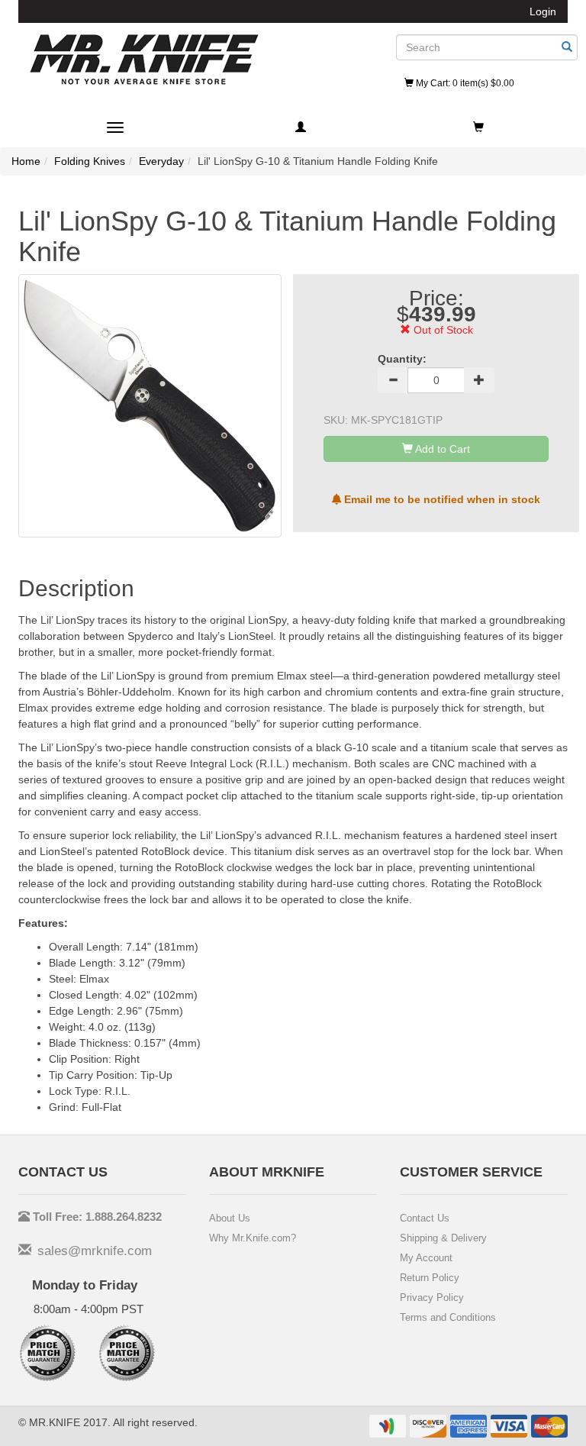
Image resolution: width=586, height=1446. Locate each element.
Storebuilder (144, 59)
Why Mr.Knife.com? (252, 1238)
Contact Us (424, 1218)
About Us (229, 1218)
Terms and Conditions (448, 1317)
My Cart (464, 83)
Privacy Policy (432, 1297)
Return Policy (429, 1277)
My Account (426, 1258)
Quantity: (402, 359)
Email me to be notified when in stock (440, 499)
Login (543, 11)
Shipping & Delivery (443, 1238)
